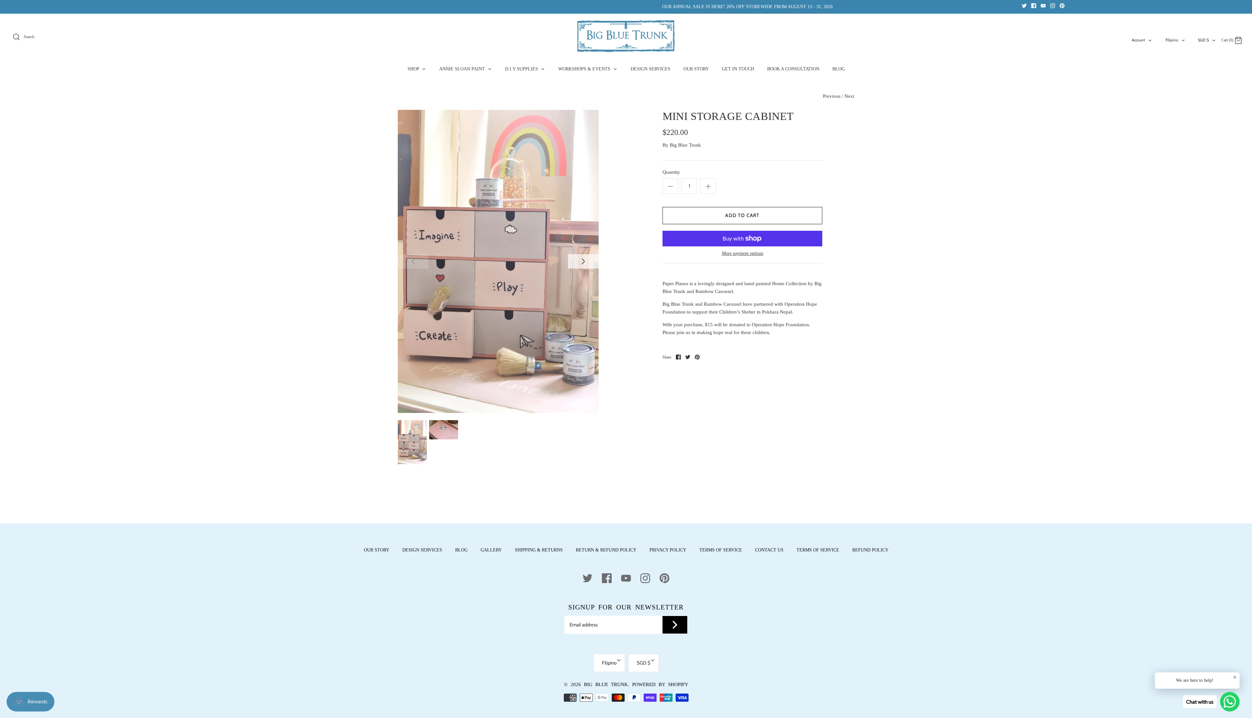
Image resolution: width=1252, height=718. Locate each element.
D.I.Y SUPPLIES (522, 68)
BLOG (838, 68)
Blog (461, 550)
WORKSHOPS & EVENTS (585, 68)
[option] (498, 261)
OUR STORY (696, 68)
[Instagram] (1052, 5)
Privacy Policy (667, 550)
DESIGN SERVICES (650, 68)
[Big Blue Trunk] (626, 36)
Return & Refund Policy (606, 550)
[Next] (583, 261)
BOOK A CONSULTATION (793, 68)
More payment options (742, 253)
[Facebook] (1033, 5)
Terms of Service (720, 550)
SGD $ (1203, 39)
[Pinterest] (1062, 5)
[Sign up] (675, 625)
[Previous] (413, 261)
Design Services (422, 550)
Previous (832, 96)
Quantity (671, 172)
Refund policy (870, 550)
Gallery (491, 550)
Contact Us (769, 550)
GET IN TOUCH (738, 68)
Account (1138, 39)
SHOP (414, 68)
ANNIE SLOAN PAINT (462, 68)
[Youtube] (1043, 5)
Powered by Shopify (660, 684)
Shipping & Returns (539, 550)
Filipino (1172, 39)
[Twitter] (1024, 5)
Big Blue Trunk (685, 145)
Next (849, 96)
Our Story (376, 550)
